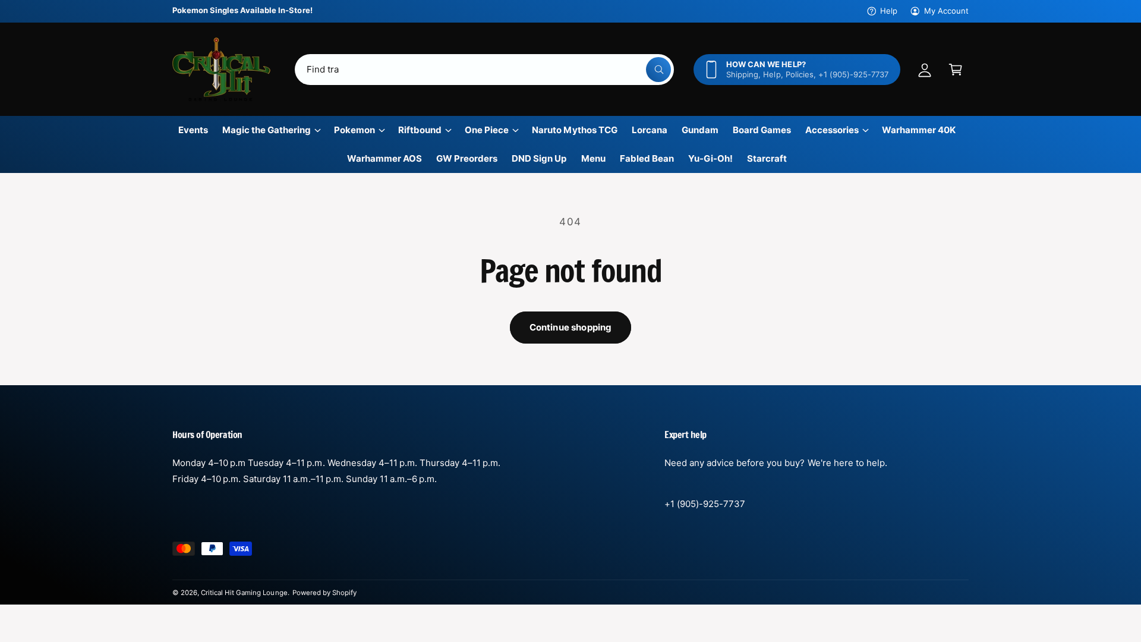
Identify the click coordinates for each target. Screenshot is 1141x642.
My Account (946, 10)
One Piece (487, 130)
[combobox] (484, 69)
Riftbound (420, 130)
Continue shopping (570, 327)
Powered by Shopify (324, 592)
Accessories (832, 130)
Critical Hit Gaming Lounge (244, 592)
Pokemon (354, 130)
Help (888, 10)
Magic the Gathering (266, 130)
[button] (955, 69)
